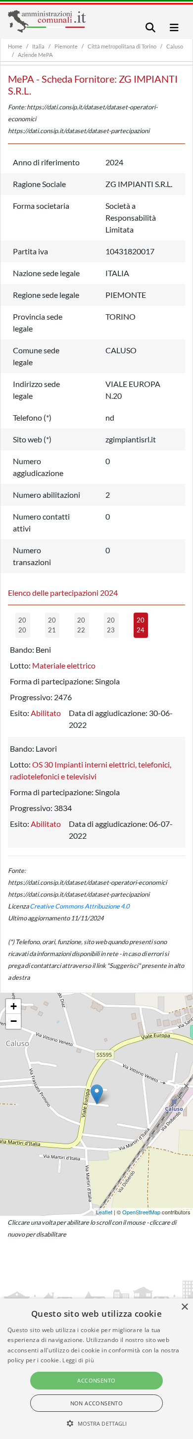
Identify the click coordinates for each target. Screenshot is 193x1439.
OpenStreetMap (141, 1212)
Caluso (174, 46)
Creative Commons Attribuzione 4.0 (79, 906)
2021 (52, 625)
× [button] (184, 1307)
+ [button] (13, 1006)
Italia (38, 46)
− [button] (13, 1021)
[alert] (96, 1368)
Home (15, 46)
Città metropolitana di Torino (122, 46)
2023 (111, 625)
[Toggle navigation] (150, 27)
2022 (81, 625)
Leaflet (104, 1212)
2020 (22, 625)
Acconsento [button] (96, 1380)
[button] (96, 1423)
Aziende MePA (35, 54)
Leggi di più (78, 1360)
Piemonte (66, 46)
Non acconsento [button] (96, 1403)
